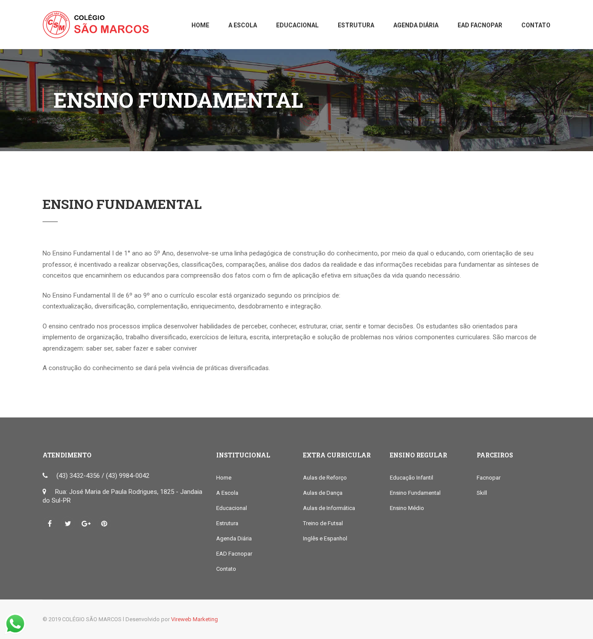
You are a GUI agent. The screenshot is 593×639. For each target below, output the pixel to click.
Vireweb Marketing (194, 619)
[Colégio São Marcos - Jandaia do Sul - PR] (99, 29)
